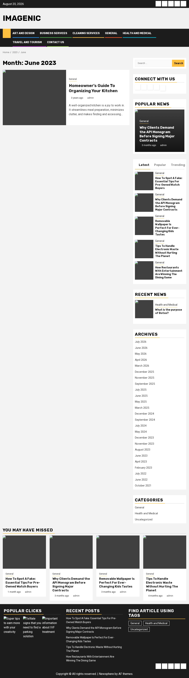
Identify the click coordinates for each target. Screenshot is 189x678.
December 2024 (144, 413)
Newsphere (106, 674)
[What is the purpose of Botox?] (144, 309)
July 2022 (140, 473)
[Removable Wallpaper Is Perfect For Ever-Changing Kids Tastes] (144, 226)
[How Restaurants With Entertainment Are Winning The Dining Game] (144, 270)
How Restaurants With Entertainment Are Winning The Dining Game (168, 272)
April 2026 (141, 359)
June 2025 (141, 395)
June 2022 (141, 479)
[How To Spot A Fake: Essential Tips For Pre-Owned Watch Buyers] (144, 181)
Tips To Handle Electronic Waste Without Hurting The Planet (166, 251)
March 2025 (142, 407)
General (111, 33)
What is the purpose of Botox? (168, 311)
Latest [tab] (144, 165)
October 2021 (143, 485)
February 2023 (143, 467)
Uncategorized (143, 519)
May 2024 (141, 431)
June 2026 (141, 348)
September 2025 (145, 383)
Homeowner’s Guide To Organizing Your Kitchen (93, 88)
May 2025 (141, 401)
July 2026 (140, 341)
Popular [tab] (160, 165)
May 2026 (141, 353)
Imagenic (22, 18)
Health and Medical (137, 33)
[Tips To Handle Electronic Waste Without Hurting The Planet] (144, 249)
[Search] (183, 37)
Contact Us (55, 42)
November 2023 (144, 443)
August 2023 (142, 449)
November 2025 (144, 377)
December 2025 (144, 371)
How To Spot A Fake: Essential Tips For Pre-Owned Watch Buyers (168, 183)
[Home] (6, 33)
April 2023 (141, 461)
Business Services (53, 33)
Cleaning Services (86, 33)
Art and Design (24, 33)
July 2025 (140, 389)
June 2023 (141, 455)
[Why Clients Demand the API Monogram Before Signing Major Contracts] (144, 202)
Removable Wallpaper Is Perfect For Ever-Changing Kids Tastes (167, 228)
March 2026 (142, 365)
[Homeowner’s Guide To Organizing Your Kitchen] (34, 97)
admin (90, 98)
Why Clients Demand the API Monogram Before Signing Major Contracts (157, 134)
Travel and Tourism (27, 42)
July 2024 (140, 425)
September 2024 (145, 419)
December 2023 (144, 437)
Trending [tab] (178, 165)
